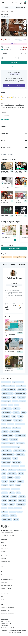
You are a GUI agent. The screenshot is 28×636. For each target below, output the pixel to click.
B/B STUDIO (5, 217)
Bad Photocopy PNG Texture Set (10, 186)
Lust (23, 466)
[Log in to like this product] (11, 164)
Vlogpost (13, 515)
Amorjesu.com (6, 202)
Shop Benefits (5, 610)
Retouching (22, 500)
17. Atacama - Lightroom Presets (10, 333)
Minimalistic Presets (19, 450)
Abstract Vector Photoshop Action (10, 201)
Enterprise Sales (5, 561)
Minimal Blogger (7, 450)
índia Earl (20, 481)
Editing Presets (6, 458)
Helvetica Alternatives (7, 594)
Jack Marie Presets (20, 435)
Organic (5, 492)
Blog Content (15, 489)
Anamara (13, 512)
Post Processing (6, 408)
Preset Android (20, 504)
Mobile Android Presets (8, 386)
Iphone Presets (6, 382)
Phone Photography (7, 393)
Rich (4, 473)
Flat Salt (5, 512)
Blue (4, 424)
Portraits (5, 439)
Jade (14, 416)
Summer (23, 401)
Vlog (20, 512)
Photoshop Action (20, 187)
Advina (11, 504)
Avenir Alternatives (6, 591)
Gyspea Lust (6, 466)
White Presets (17, 420)
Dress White (5, 489)
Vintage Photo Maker (7, 171)
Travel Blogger (6, 401)
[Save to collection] (24, 28)
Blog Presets (21, 397)
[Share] (24, 21)
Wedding (5, 431)
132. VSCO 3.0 (9, 369)
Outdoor (12, 481)
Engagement (14, 439)
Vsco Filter (5, 496)
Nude (4, 405)
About (2, 569)
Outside (5, 481)
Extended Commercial (9, 58)
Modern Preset (6, 462)
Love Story (16, 447)
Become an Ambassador (7, 613)
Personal (5, 47)
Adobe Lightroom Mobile (9, 389)
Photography (6, 397)
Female (18, 485)
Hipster (4, 504)
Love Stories (20, 443)
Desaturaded (12, 500)
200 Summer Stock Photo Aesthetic (11, 236)
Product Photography (8, 454)
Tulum (23, 412)
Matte (4, 500)
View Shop (22, 264)
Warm (11, 492)
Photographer (12, 473)
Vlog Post (5, 515)
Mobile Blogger (21, 386)
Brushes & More (4, 11)
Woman (21, 473)
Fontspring (4, 582)
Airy (17, 405)
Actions (11, 11)
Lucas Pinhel (6, 416)
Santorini (16, 412)
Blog (14, 397)
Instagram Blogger (20, 393)
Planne (16, 519)
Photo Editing (20, 454)
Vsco (18, 492)
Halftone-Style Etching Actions (9, 215)
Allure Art (5, 237)
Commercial (6, 49)
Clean (10, 405)
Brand (3, 572)
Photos (10, 237)
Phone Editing (21, 389)
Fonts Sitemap (5, 599)
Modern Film (22, 470)
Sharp (4, 470)
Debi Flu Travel (19, 424)
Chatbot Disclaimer (6, 623)
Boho (11, 485)
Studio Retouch (19, 217)
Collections (4, 545)
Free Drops (4, 558)
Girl (4, 477)
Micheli (20, 416)
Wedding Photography (8, 443)
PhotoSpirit (5, 187)
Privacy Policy (4, 619)
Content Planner (7, 519)
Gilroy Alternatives (6, 597)
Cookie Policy (4, 625)
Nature (17, 477)
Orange (15, 401)
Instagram (16, 408)
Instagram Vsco (6, 412)
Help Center (4, 548)
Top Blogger (12, 470)
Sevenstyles (19, 172)
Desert (4, 508)
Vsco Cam (22, 496)
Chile (11, 508)
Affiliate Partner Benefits (7, 607)
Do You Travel (16, 462)
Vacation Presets (7, 420)
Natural (10, 477)
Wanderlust (15, 466)
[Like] (24, 24)
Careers (3, 575)
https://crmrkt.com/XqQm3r (19, 97)
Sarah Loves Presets (7, 435)
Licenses (3, 551)
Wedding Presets (15, 431)
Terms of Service (5, 621)
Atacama (18, 508)
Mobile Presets (6, 428)
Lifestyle (11, 424)
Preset (15, 458)
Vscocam (14, 496)
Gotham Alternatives (6, 585)
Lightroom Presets (17, 382)
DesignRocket (19, 202)
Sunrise (4, 485)
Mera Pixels (5, 172)
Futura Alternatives (6, 588)
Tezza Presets (16, 428)
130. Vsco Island (9, 351)
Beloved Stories (6, 447)
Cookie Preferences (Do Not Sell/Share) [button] (11, 627)
